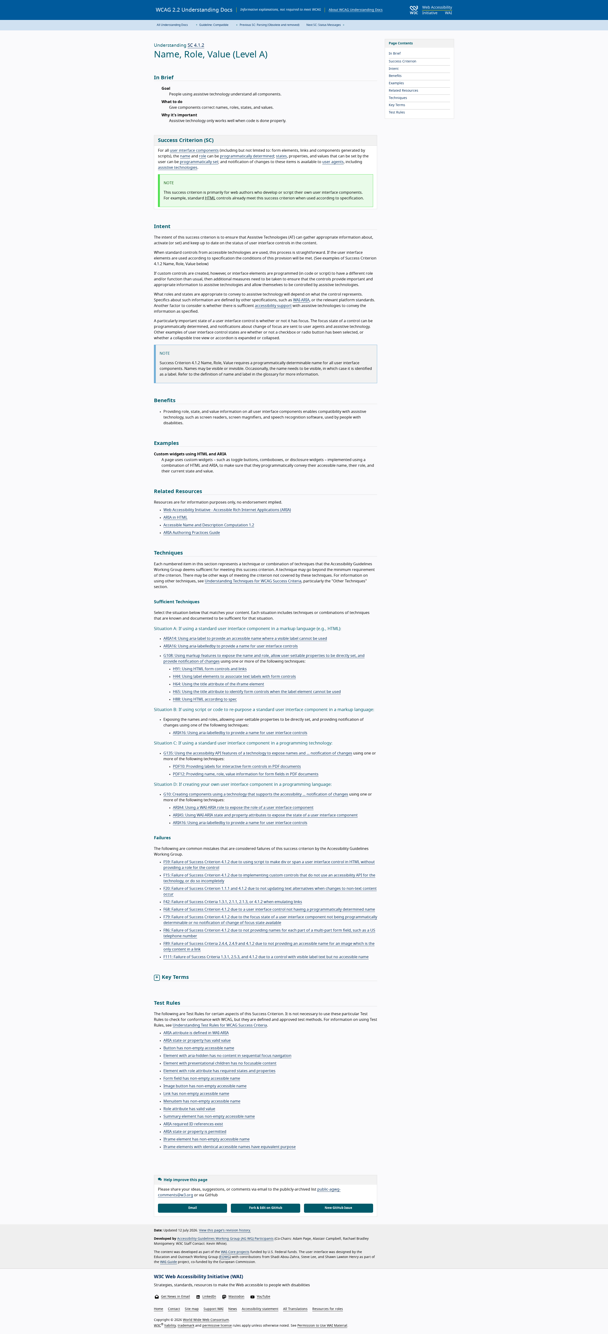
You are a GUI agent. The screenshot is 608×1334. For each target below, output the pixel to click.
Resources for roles (327, 1309)
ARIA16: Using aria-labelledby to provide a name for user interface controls (230, 646)
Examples (396, 83)
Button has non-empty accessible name (198, 1048)
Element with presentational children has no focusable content (219, 1063)
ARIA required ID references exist (193, 1124)
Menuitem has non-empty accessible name (201, 1101)
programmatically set (199, 162)
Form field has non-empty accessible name (201, 1078)
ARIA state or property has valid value (197, 1040)
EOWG (225, 1257)
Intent (394, 69)
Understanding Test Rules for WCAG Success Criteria (220, 1025)
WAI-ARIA (301, 300)
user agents (333, 162)
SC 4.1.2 (196, 45)
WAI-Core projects (235, 1252)
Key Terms (397, 105)
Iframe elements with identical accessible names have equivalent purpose (229, 1147)
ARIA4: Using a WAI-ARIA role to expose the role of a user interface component (243, 808)
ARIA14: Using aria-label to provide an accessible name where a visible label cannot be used (245, 639)
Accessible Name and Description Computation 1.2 (208, 525)
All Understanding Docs (172, 25)
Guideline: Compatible (213, 25)
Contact (174, 1309)
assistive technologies (177, 168)
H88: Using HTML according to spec (205, 699)
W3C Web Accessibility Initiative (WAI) (198, 1276)
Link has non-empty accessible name (196, 1094)
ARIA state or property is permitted (194, 1132)
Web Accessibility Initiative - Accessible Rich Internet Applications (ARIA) (227, 510)
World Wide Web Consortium (206, 1320)
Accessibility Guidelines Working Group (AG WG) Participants (225, 1238)
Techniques (398, 98)
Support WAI (213, 1309)
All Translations (295, 1309)
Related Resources (403, 90)
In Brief (395, 53)
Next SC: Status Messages (324, 25)
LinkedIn (209, 1296)
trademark (186, 1325)
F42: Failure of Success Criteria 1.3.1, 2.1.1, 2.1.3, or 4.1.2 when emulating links (232, 902)
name (185, 156)
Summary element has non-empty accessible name (209, 1116)
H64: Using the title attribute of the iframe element (218, 684)
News (232, 1309)
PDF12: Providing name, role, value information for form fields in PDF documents (245, 774)
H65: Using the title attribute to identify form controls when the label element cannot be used (257, 692)
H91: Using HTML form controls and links (210, 669)
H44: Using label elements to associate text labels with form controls (234, 677)
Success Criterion (402, 61)
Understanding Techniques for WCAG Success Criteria (253, 581)
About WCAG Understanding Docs (356, 10)
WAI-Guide (168, 1262)
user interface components (194, 150)
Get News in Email (175, 1296)
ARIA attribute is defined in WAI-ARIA (196, 1033)
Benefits (395, 76)
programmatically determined (247, 156)
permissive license (217, 1325)
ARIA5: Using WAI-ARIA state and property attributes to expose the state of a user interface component (265, 815)
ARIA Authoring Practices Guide (191, 533)
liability (170, 1325)
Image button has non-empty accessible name (205, 1086)
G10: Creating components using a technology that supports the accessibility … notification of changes (255, 794)
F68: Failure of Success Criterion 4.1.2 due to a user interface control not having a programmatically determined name (269, 909)
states (281, 156)
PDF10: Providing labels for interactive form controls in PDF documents (237, 766)
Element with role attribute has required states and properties (219, 1071)
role (202, 156)
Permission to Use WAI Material (322, 1325)
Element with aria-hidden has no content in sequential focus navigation (227, 1056)
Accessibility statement (260, 1309)
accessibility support (273, 306)
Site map (192, 1309)
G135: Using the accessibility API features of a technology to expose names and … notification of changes (257, 753)
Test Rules (397, 112)
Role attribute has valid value (189, 1109)
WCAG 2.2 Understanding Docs (194, 10)
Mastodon (236, 1296)
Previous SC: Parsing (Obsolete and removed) (269, 25)
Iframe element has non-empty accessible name (206, 1139)
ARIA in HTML (175, 517)
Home (158, 1309)
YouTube (263, 1296)
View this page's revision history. (225, 1230)
